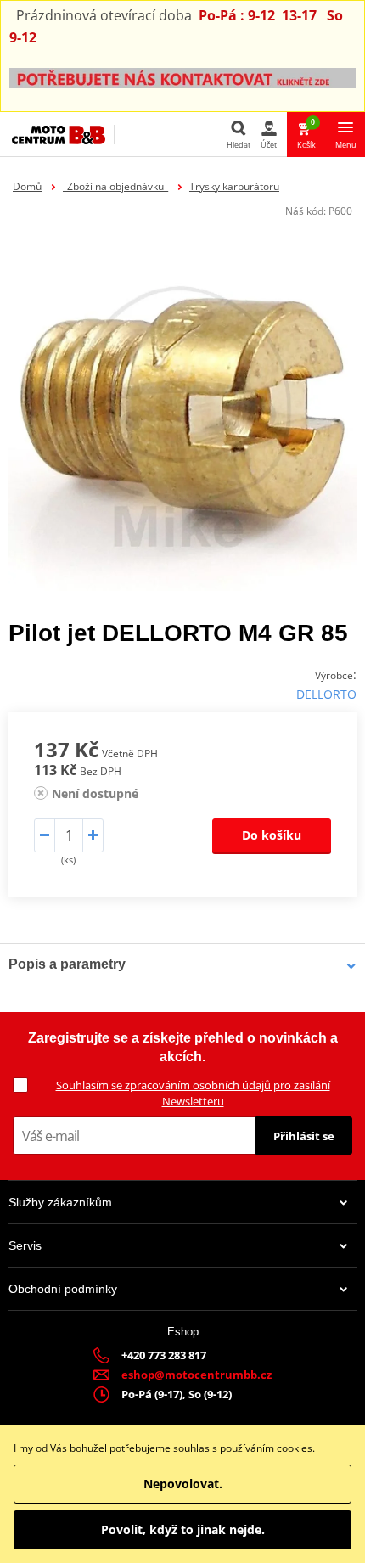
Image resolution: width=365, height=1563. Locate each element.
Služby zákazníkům (60, 1202)
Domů (27, 186)
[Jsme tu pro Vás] (182, 77)
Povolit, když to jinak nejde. (183, 1529)
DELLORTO (326, 694)
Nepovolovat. (182, 1484)
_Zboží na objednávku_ (115, 186)
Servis (25, 1245)
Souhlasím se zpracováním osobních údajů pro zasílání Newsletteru (193, 1093)
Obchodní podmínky (62, 1289)
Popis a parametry (67, 964)
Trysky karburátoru (234, 186)
